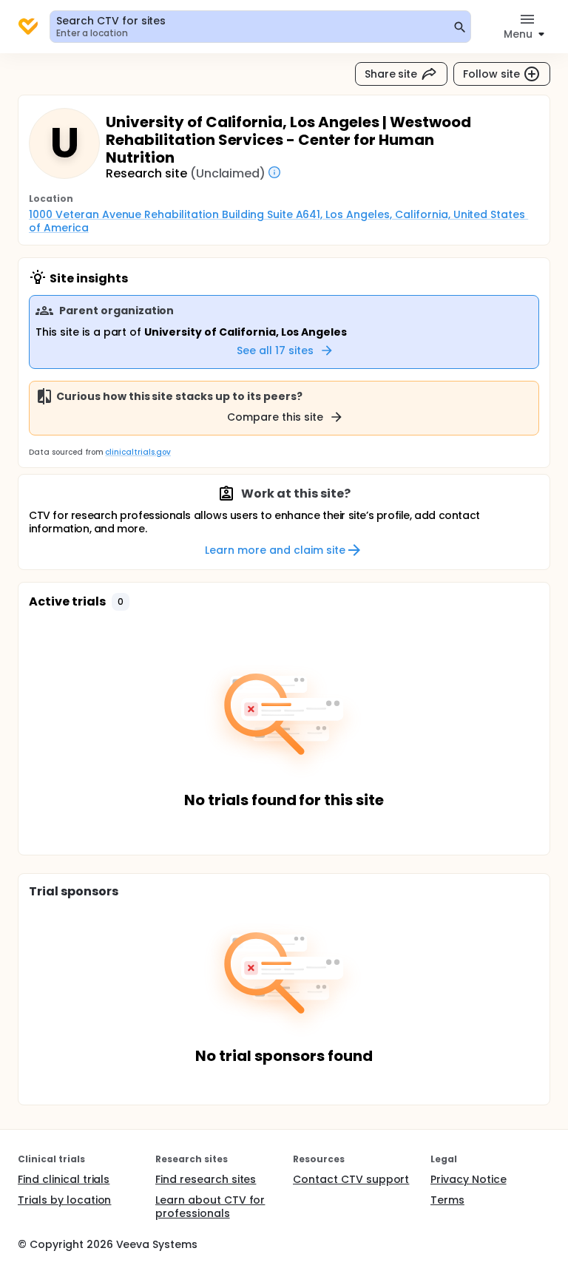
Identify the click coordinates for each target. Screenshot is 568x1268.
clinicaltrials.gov (137, 452)
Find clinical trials (63, 1179)
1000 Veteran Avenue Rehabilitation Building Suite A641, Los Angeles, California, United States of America (278, 221)
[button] (120, 602)
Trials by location (64, 1200)
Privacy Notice (468, 1179)
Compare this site (275, 417)
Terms (447, 1200)
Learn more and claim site (275, 550)
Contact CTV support (351, 1179)
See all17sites (275, 350)
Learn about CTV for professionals (210, 1206)
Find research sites (205, 1179)
